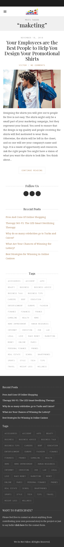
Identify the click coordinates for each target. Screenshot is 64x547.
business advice (42, 287)
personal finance (17, 348)
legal (11, 336)
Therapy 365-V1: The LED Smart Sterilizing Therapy (28, 400)
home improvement (17, 324)
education (36, 299)
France (38, 312)
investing (27, 330)
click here (20, 525)
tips (42, 360)
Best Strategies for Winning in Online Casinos (25, 417)
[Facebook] (26, 193)
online (22, 342)
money (11, 342)
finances (25, 312)
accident (30, 281)
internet (12, 330)
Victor (23, 65)
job (39, 330)
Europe (31, 306)
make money (34, 336)
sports (11, 360)
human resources (40, 324)
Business (24, 287)
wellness (42, 367)
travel (11, 367)
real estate (14, 354)
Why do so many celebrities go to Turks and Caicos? (28, 406)
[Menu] (5, 11)
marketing (50, 336)
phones (34, 348)
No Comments (38, 65)
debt (23, 299)
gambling (12, 318)
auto (42, 281)
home (36, 318)
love (21, 336)
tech (33, 360)
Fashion (44, 306)
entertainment (15, 306)
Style (23, 360)
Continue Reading (32, 170)
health (25, 318)
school (29, 354)
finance (12, 312)
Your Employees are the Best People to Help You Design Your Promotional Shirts (32, 50)
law (48, 330)
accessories (14, 281)
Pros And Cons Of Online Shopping (26, 217)
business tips (35, 293)
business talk (15, 293)
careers (12, 299)
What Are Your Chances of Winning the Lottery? (26, 411)
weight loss (26, 367)
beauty (11, 287)
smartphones (44, 354)
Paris (33, 342)
